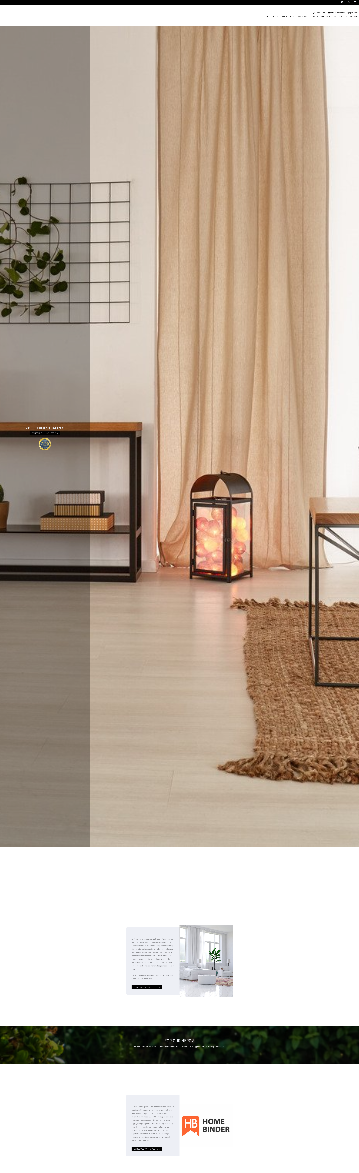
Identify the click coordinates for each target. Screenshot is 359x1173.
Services (314, 17)
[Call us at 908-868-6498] (343, 2)
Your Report (302, 17)
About (275, 17)
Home (267, 17)
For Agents (325, 17)
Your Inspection (287, 17)
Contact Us (338, 17)
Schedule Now (351, 17)
